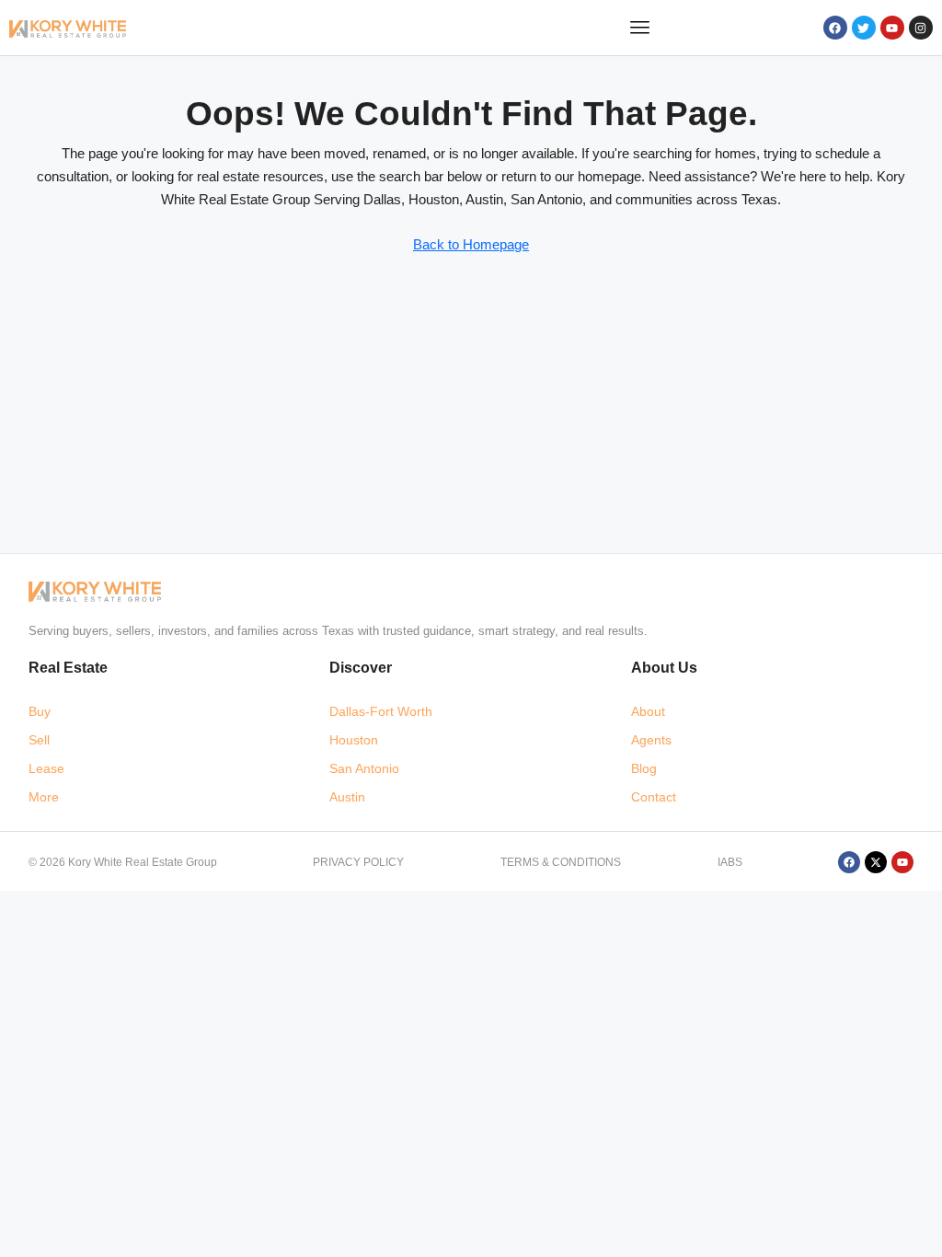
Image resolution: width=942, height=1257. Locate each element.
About (648, 711)
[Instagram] (921, 28)
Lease (46, 768)
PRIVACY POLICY (358, 862)
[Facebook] (835, 28)
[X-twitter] (876, 862)
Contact (653, 797)
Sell (39, 739)
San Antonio (364, 768)
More (44, 797)
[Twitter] (864, 28)
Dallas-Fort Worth (380, 711)
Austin (347, 797)
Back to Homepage (471, 244)
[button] (640, 27)
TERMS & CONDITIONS (560, 862)
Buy (40, 711)
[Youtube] (892, 28)
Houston (353, 739)
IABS (730, 862)
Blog (644, 768)
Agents (651, 739)
